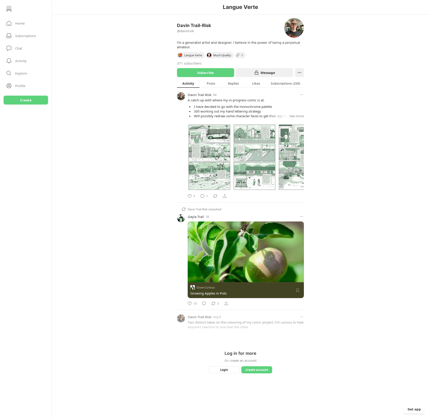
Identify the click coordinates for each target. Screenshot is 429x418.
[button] (26, 23)
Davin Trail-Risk (199, 94)
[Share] (224, 196)
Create (26, 100)
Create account (257, 370)
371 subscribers (189, 63)
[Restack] (215, 196)
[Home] (9, 9)
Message (268, 72)
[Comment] (204, 303)
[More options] (301, 94)
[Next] (299, 156)
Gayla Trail (196, 216)
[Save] (297, 290)
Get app (414, 409)
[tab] (188, 83)
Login (224, 370)
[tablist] (240, 83)
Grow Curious (206, 287)
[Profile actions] (299, 72)
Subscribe (205, 72)
